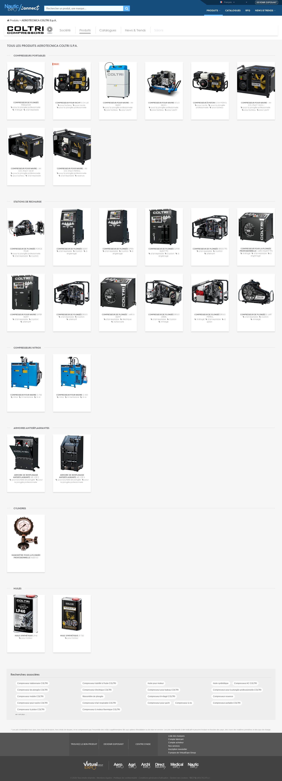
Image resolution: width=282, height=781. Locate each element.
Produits (212, 10)
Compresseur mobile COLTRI (30, 696)
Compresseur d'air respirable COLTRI (99, 703)
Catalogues (233, 10)
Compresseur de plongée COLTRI (32, 690)
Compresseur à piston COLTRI (30, 709)
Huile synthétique (220, 683)
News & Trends (264, 10)
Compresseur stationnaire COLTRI (32, 683)
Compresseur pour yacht (159, 703)
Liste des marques (176, 736)
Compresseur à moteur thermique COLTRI (101, 709)
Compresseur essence (223, 696)
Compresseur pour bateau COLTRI (163, 690)
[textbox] (84, 8)
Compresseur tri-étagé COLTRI (161, 696)
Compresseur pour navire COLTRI (32, 703)
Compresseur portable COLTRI (226, 703)
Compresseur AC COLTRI (245, 683)
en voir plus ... (21, 714)
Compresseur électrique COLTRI (97, 690)
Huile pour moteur (156, 683)
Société (65, 30)
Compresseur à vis (183, 703)
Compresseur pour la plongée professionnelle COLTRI (237, 690)
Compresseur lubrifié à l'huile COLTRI (99, 683)
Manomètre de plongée (93, 696)
